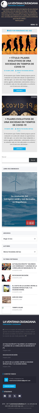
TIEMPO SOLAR (17, 307)
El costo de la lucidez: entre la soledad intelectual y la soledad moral (24, 288)
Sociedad (34, 36)
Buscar (4, 157)
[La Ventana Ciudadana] (19, 4)
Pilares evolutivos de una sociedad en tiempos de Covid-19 (19, 121)
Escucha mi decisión (20, 275)
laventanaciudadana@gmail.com (19, 380)
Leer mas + (19, 90)
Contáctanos (9, 386)
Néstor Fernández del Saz (25, 70)
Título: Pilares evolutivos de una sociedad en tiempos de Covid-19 (19, 62)
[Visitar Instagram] (10, 396)
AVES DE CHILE (17, 297)
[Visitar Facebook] (5, 396)
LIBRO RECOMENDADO (11, 169)
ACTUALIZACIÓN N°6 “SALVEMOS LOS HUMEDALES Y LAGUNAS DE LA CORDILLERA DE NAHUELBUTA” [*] (24, 266)
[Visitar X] (15, 396)
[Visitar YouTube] (20, 396)
